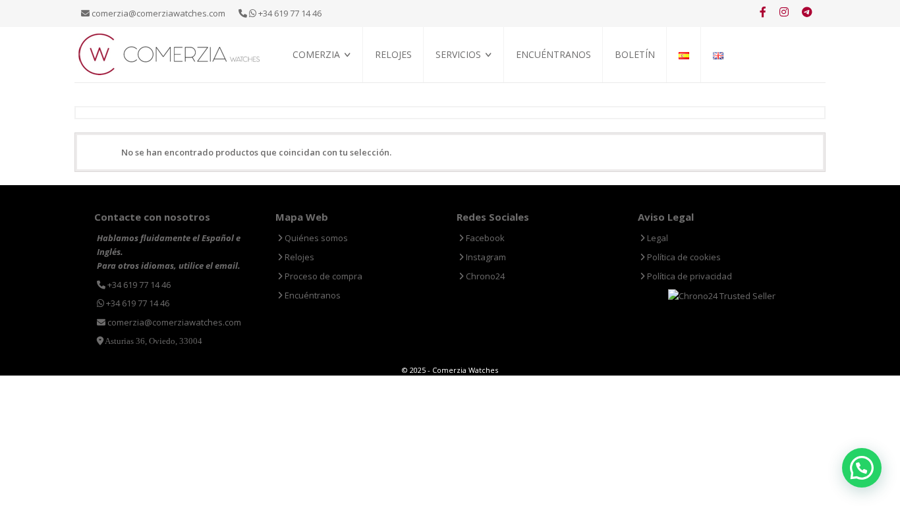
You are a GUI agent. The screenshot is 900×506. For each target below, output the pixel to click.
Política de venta (327, 99)
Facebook (484, 238)
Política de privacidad (688, 276)
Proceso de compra (475, 84)
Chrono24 (484, 276)
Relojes (393, 54)
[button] (862, 468)
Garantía (454, 99)
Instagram (485, 257)
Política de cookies (683, 257)
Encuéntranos (553, 54)
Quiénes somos (322, 84)
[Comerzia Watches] (170, 53)
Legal (656, 238)
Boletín (635, 54)
